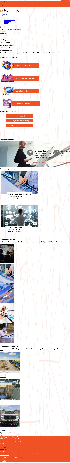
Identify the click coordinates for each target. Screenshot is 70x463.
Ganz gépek (2, 403)
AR (2, 16)
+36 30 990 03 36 (3, 447)
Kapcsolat (4, 461)
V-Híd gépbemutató (3, 377)
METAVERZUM (7, 21)
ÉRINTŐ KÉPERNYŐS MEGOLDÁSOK (12, 19)
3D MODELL (6, 22)
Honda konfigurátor (3, 430)
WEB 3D (6, 23)
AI (2, 17)
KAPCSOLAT (4, 24)
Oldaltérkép (4, 460)
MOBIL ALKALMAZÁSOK (9, 20)
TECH (3, 18)
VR (2, 15)
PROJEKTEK (4, 14)
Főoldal (3, 459)
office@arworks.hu (3, 449)
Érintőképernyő (2, 401)
